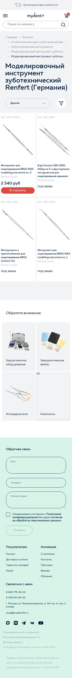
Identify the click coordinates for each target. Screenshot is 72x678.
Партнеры (47, 565)
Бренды (45, 571)
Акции (9, 571)
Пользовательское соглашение (21, 632)
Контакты (46, 560)
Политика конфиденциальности (21, 637)
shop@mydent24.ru (17, 613)
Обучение (46, 576)
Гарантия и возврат (17, 565)
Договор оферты (12, 642)
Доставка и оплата (17, 560)
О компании (48, 554)
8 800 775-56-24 (16, 592)
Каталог (10, 554)
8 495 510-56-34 (15, 597)
